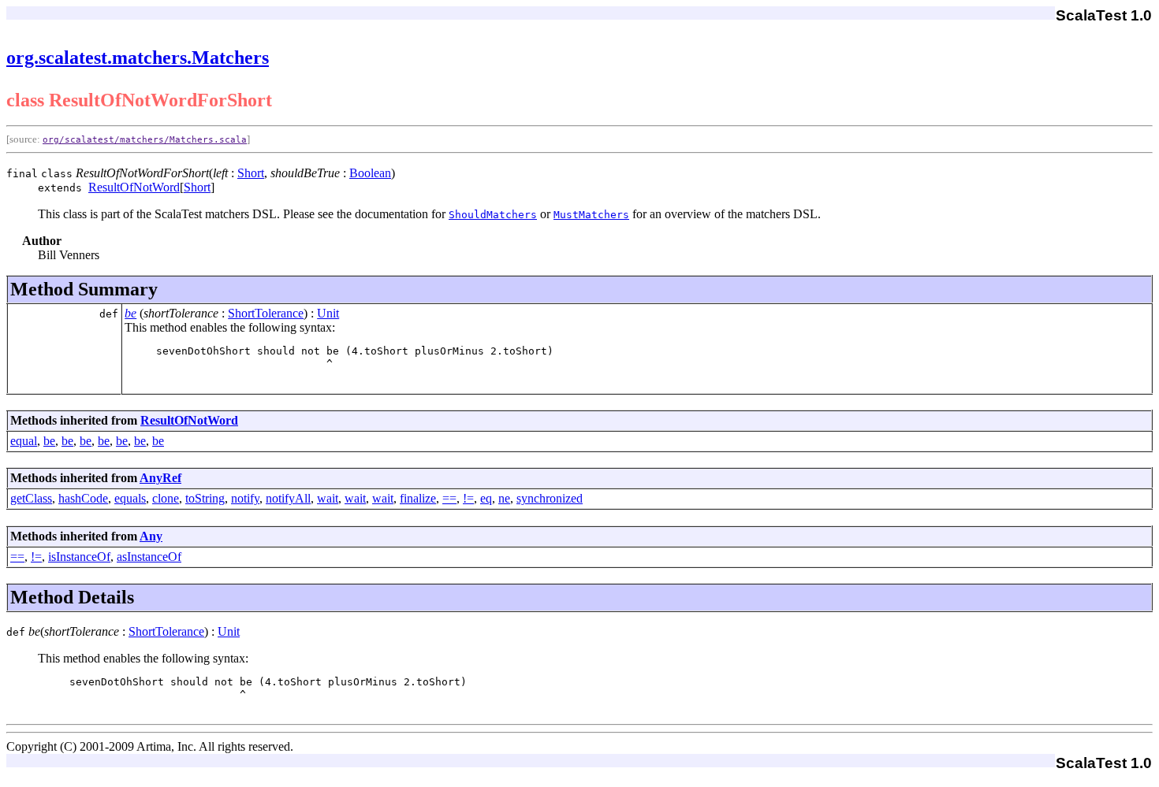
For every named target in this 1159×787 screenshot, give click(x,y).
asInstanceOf (149, 556)
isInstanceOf (79, 556)
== (449, 498)
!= (468, 498)
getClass (31, 498)
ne (504, 498)
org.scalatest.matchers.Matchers (137, 57)
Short (250, 173)
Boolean (370, 173)
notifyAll (288, 498)
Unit (328, 313)
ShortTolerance (266, 313)
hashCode (83, 498)
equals (130, 498)
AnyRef (160, 477)
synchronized (549, 498)
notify (245, 498)
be (130, 313)
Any (151, 536)
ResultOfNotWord (134, 187)
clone (165, 498)
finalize (418, 498)
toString (205, 498)
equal (23, 440)
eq (486, 498)
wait (327, 498)
